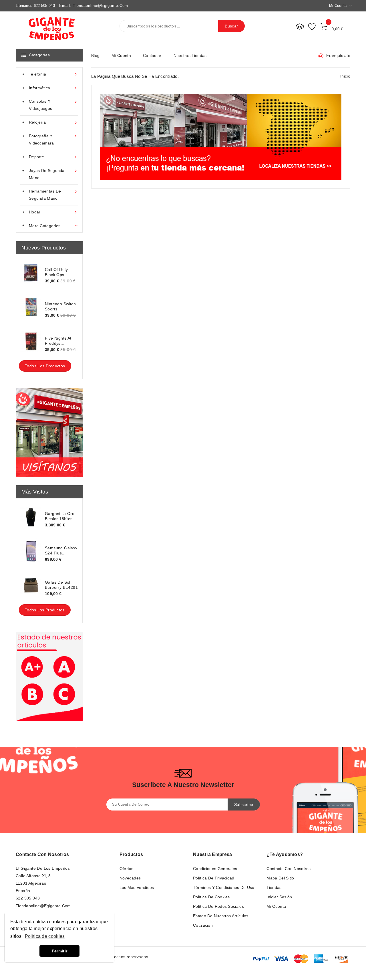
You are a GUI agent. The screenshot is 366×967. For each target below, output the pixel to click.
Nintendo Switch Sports (60, 306)
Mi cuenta (121, 55)
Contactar (152, 55)
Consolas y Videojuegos (53, 105)
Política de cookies (211, 897)
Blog (95, 55)
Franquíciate (338, 55)
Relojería (53, 122)
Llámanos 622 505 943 (35, 5)
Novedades (130, 878)
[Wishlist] (312, 26)
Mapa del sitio (280, 878)
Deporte (53, 156)
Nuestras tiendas (190, 55)
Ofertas (127, 868)
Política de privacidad (213, 878)
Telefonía (53, 74)
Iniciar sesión (279, 897)
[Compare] (300, 26)
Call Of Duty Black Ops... (56, 272)
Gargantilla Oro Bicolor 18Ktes (59, 516)
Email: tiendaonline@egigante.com (93, 5)
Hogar (53, 212)
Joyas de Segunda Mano (53, 174)
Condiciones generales (215, 868)
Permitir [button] (59, 951)
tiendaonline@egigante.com (43, 905)
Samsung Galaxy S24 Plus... (61, 550)
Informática (53, 88)
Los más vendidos (137, 887)
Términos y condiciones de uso (223, 887)
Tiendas (273, 887)
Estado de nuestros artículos (220, 916)
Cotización (203, 925)
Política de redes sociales (218, 906)
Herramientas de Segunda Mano (53, 195)
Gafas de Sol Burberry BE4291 (61, 585)
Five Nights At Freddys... (58, 341)
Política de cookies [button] (45, 936)
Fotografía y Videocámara (53, 139)
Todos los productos (45, 366)
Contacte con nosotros (42, 854)
